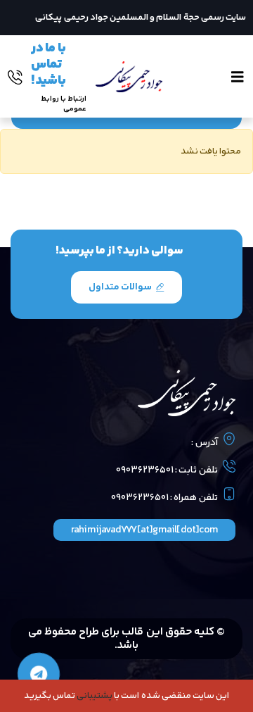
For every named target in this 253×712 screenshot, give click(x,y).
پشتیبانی (94, 696)
